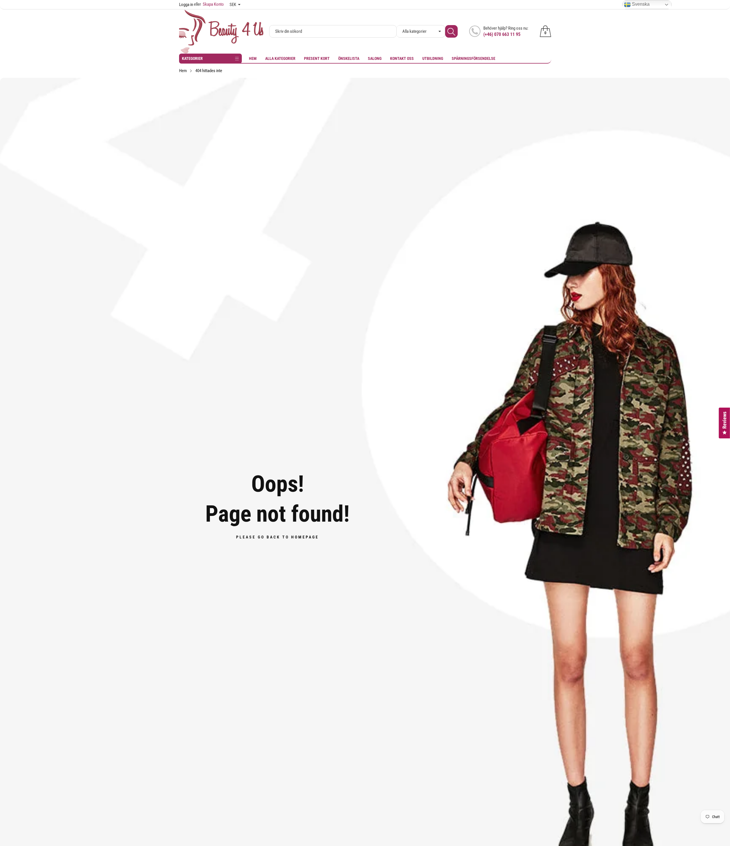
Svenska (640, 4)
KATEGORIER (192, 58)
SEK (233, 4)
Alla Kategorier (280, 58)
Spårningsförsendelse (473, 58)
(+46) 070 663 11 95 (501, 34)
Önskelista (348, 58)
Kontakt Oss (402, 58)
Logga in (186, 4)
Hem (253, 58)
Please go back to (277, 537)
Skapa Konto (209, 4)
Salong (375, 58)
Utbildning (432, 58)
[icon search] (451, 31)
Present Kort (317, 58)
